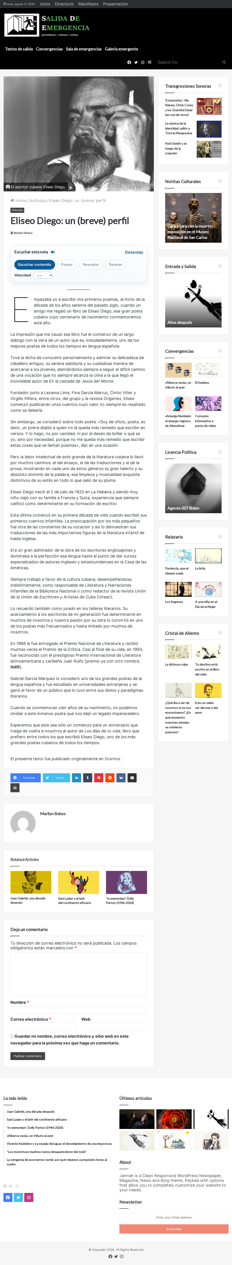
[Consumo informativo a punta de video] (208, 403)
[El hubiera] (208, 370)
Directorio (64, 4)
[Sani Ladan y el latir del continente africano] (78, 882)
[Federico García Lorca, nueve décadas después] (211, 1141)
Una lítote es (178, 322)
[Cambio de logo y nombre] (137, 1141)
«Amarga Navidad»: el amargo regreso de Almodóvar (178, 421)
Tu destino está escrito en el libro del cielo (207, 669)
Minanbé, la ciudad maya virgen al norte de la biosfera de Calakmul (192, 231)
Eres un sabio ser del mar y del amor (206, 707)
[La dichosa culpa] (178, 651)
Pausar (67, 264)
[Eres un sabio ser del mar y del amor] (208, 690)
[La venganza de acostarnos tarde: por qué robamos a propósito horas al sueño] (137, 1119)
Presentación (115, 4)
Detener (115, 264)
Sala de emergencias (84, 48)
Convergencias (49, 48)
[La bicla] (208, 555)
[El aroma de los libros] (173, 1141)
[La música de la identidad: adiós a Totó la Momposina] (209, 129)
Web (85, 1019)
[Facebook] (6, 1186)
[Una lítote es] (211, 1119)
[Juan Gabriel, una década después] (30, 882)
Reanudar (91, 264)
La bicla (200, 568)
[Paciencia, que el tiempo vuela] (178, 555)
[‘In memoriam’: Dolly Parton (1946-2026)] (126, 882)
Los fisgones (174, 602)
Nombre (19, 1002)
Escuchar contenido (34, 264)
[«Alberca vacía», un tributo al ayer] (178, 370)
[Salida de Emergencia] (47, 25)
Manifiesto (88, 4)
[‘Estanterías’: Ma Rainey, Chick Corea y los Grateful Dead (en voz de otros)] (209, 106)
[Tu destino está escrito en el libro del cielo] (208, 651)
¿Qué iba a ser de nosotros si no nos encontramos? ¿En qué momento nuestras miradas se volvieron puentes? (178, 717)
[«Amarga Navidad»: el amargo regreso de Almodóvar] (178, 403)
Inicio (45, 4)
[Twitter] (11, 1186)
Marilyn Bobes (23, 233)
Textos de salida (19, 48)
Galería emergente (121, 48)
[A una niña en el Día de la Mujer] (208, 589)
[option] (193, 218)
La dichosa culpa (176, 664)
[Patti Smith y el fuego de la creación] (209, 149)
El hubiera (202, 382)
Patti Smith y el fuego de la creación (175, 148)
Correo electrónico (30, 1019)
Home (20, 200)
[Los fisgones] (178, 589)
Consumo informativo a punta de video (205, 421)
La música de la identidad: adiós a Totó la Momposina (178, 128)
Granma (112, 758)
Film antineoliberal (183, 508)
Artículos (37, 200)
